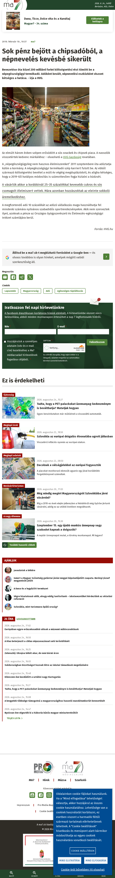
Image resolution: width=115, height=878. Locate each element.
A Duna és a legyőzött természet (31, 588)
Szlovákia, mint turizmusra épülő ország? (36, 606)
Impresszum (23, 805)
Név (7, 326)
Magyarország (31, 291)
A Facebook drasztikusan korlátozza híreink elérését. (35, 313)
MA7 (31, 780)
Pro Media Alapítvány (49, 805)
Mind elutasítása (69, 860)
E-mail (61, 326)
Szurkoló (80, 780)
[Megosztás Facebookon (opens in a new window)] (13, 277)
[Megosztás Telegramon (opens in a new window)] (22, 277)
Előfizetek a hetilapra (97, 20)
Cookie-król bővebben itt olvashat (82, 869)
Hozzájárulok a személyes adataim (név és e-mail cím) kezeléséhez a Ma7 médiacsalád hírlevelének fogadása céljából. (22, 350)
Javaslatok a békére (24, 570)
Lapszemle (10, 291)
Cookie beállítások (49, 811)
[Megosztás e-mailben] (5, 277)
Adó (48, 291)
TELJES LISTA (13, 718)
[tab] (9, 619)
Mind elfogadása (96, 860)
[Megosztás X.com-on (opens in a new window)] (30, 277)
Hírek (46, 780)
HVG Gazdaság (72, 157)
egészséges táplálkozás (70, 291)
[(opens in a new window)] (32, 795)
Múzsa (62, 780)
